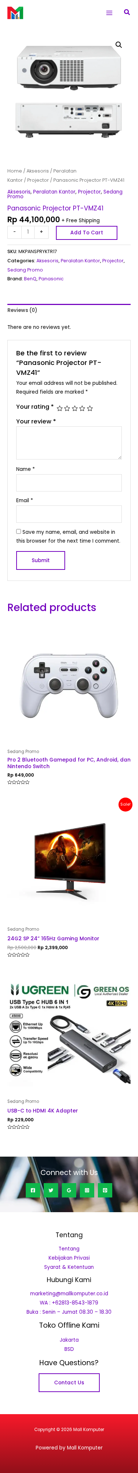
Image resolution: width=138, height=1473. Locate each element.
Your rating (35, 406)
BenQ (30, 279)
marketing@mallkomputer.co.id (69, 1293)
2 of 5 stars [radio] (67, 408)
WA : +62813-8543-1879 (69, 1302)
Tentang (69, 1248)
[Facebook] (33, 1190)
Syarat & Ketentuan (69, 1267)
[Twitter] (51, 1190)
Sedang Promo (25, 270)
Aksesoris (37, 171)
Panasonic (51, 279)
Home (14, 171)
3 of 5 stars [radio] (75, 408)
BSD (69, 1349)
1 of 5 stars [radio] (60, 408)
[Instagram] (87, 1190)
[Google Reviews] (69, 1190)
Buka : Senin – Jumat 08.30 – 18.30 (69, 1312)
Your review (36, 421)
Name (25, 469)
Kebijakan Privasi (69, 1257)
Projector (38, 180)
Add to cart (86, 232)
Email (24, 500)
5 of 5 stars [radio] (90, 408)
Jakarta (69, 1340)
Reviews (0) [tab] (22, 310)
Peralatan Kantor (54, 191)
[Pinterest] (105, 1190)
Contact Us (69, 1382)
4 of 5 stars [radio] (82, 408)
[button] (127, 13)
